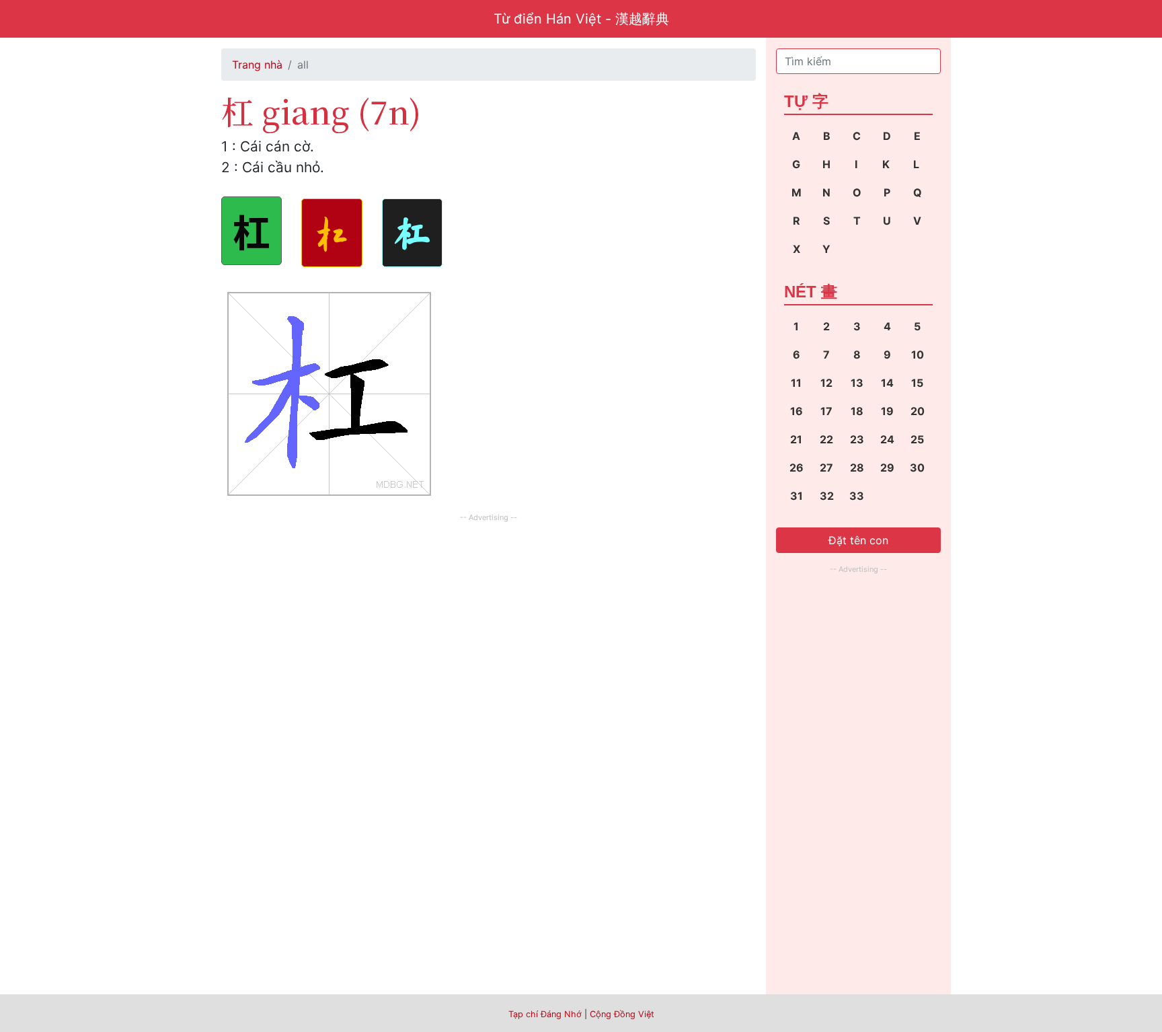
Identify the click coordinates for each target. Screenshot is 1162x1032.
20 (918, 411)
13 (857, 383)
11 (796, 383)
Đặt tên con (858, 540)
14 (887, 383)
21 (796, 439)
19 (887, 411)
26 (796, 467)
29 (887, 467)
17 (826, 411)
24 (887, 439)
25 (917, 439)
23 (857, 439)
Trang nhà (257, 64)
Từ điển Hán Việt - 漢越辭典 (581, 19)
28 (857, 467)
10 (917, 354)
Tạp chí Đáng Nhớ (545, 1014)
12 (826, 383)
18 (857, 411)
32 (827, 496)
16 (796, 411)
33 (856, 496)
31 (796, 496)
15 (917, 383)
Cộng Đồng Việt (622, 1014)
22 (826, 439)
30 (917, 467)
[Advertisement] (488, 619)
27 (826, 467)
